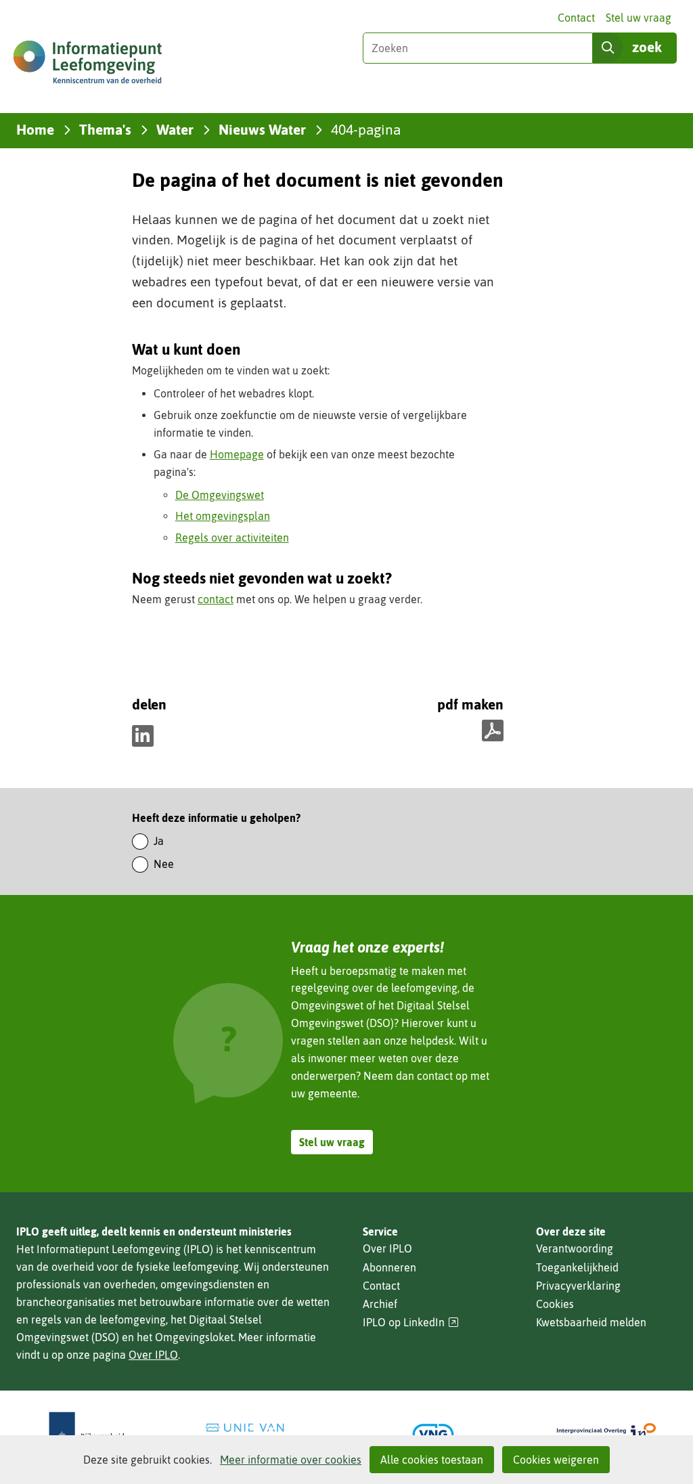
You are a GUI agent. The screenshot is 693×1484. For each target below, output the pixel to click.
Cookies (555, 1304)
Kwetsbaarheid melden (591, 1322)
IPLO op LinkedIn (411, 1322)
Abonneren (389, 1267)
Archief (380, 1304)
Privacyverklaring (578, 1286)
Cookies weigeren (556, 1460)
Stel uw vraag (638, 18)
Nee (164, 864)
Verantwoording (574, 1248)
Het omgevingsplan (222, 516)
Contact (576, 18)
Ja (159, 841)
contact (215, 599)
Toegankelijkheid (577, 1267)
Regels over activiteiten (232, 537)
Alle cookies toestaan (431, 1460)
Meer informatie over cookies (290, 1460)
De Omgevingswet (219, 495)
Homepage (237, 454)
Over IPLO (153, 1355)
